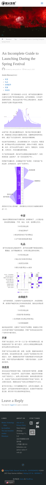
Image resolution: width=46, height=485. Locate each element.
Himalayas (5, 436)
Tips (15, 39)
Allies (5, 425)
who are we (20, 422)
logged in (13, 405)
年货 (6, 79)
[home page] (23, 464)
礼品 (6, 82)
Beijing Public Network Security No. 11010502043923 (21, 470)
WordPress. (29, 479)
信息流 (7, 90)
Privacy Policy (21, 425)
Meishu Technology (8, 422)
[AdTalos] (9, 3)
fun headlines (6, 428)
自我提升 (8, 85)
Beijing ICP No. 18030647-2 (33, 473)
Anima (21, 479)
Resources (9, 39)
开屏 (6, 87)
